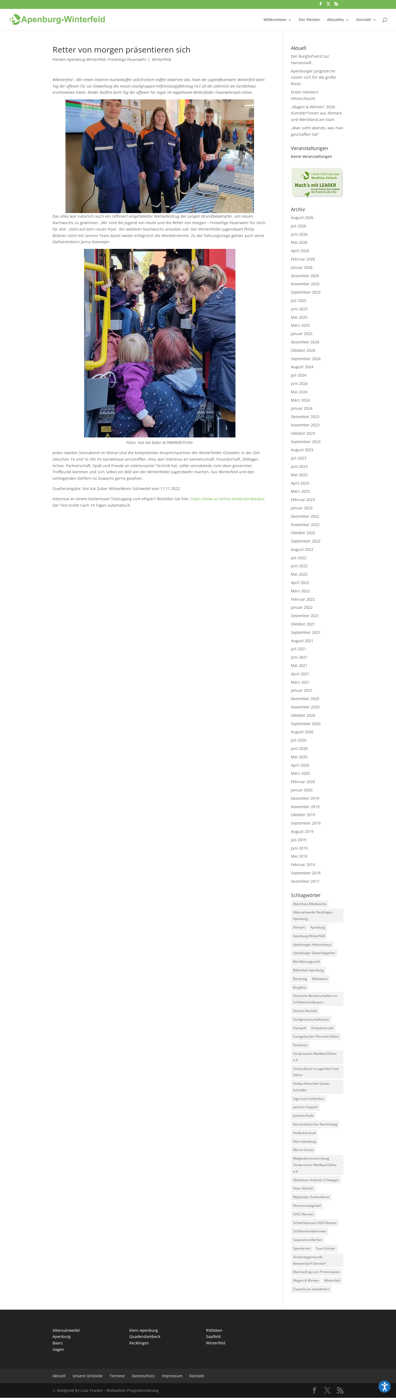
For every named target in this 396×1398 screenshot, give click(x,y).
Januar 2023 (301, 507)
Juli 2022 (298, 557)
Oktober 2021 (303, 624)
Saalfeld (213, 1336)
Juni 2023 (299, 466)
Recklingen (139, 1342)
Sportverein (302, 1248)
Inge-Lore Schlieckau (308, 1098)
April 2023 (300, 483)
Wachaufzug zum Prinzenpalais (316, 1272)
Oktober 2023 (303, 433)
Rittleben (214, 1330)
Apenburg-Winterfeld (309, 936)
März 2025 (300, 325)
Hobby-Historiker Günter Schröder (311, 1086)
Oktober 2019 (303, 814)
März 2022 (300, 590)
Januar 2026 (301, 267)
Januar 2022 (301, 607)
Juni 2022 (299, 565)
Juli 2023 (298, 458)
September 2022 (306, 541)
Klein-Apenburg (143, 1330)
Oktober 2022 (303, 532)
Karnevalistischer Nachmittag (315, 1124)
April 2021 (300, 673)
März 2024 (300, 400)
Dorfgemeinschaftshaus (311, 1019)
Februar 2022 (303, 599)
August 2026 (302, 217)
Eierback (299, 1028)
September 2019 (306, 823)
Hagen (58, 1349)
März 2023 (300, 491)
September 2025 (306, 292)
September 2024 (306, 358)
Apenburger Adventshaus (312, 944)
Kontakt (363, 20)
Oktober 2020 (303, 715)
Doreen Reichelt (305, 1010)
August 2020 (302, 731)
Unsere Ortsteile (87, 1375)
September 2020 (306, 723)
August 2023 (302, 449)
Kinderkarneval (304, 1133)
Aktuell (59, 1375)
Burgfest (299, 987)
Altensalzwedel (66, 1330)
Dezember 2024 (305, 342)
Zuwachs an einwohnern (311, 1289)
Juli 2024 (298, 375)
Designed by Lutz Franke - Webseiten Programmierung (108, 1390)
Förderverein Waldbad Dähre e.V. (315, 1056)
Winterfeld (161, 59)
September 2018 (306, 872)
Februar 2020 (303, 781)
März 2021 (300, 682)
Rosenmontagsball (307, 1205)
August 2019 (302, 831)
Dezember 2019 (305, 798)
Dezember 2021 (305, 615)
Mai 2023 (299, 474)
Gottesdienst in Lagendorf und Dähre (315, 1071)
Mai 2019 (299, 856)
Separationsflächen (307, 1239)
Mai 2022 (299, 574)
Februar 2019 (303, 864)
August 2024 (302, 366)
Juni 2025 (299, 308)
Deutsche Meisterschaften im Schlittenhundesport (315, 998)
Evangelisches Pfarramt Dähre (316, 1036)
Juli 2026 (298, 225)
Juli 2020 (298, 740)
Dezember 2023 (305, 416)
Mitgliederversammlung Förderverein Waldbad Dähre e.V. (315, 1165)
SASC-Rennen (303, 1214)
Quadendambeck (144, 1336)
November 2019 (305, 806)
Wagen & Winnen (306, 1280)
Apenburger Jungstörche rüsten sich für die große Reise (313, 77)
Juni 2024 (299, 383)
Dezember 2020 (305, 698)
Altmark (299, 927)
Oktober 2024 (303, 350)
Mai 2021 (299, 665)
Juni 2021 (299, 657)
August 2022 (302, 549)
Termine (117, 1375)
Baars (58, 1342)
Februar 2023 (303, 499)
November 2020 (305, 707)
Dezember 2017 (305, 881)
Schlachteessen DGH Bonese (315, 1222)
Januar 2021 (301, 690)
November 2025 (305, 283)
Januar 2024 (301, 408)
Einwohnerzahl (322, 1028)
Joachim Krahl (303, 1115)
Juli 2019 (298, 839)
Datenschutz (143, 1375)
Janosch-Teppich (305, 1107)
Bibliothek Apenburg (308, 970)
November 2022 (305, 524)
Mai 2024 (299, 391)
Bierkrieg (300, 978)
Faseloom (300, 1045)
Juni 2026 (299, 234)
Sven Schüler (325, 1248)
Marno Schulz (303, 1149)
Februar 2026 (303, 259)
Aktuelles (335, 20)
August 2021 (302, 640)
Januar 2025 (301, 333)
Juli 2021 (298, 648)
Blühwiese (320, 978)
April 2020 (300, 765)
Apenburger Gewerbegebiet (314, 953)
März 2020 (300, 773)
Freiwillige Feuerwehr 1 (129, 59)
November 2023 (305, 424)
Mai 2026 (299, 242)
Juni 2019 (299, 848)
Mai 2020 (299, 756)
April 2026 (300, 250)
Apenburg (317, 927)
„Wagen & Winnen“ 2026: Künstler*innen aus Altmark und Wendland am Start (316, 113)
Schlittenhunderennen (309, 1231)
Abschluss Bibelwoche (309, 904)
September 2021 (306, 632)
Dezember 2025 (305, 275)
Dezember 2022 (305, 516)
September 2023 (306, 441)
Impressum (172, 1375)
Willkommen (274, 20)
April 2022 (300, 582)
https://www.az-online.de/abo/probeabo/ (228, 498)
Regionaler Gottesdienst (311, 1197)
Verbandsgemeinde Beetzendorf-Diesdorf (309, 1260)
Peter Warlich (303, 1188)
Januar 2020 (301, 789)
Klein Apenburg (304, 1141)
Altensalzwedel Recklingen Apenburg (313, 915)
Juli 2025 (298, 300)
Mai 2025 (299, 317)
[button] (384, 1386)
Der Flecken (309, 20)
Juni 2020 (299, 748)
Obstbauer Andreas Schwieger (316, 1180)
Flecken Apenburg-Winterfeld (79, 59)
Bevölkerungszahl (306, 961)
